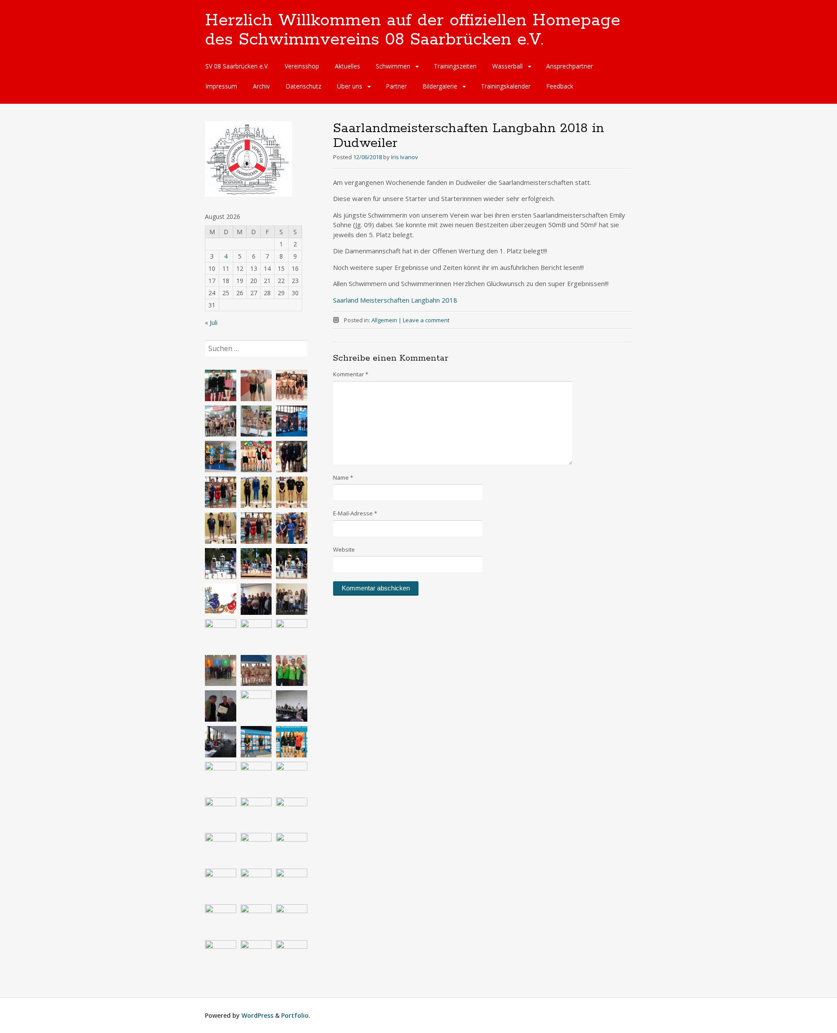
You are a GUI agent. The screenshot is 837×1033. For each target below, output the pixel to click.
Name (343, 477)
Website (344, 549)
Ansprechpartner (569, 66)
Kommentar (350, 374)
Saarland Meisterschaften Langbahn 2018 (395, 300)
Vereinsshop (302, 66)
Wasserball (507, 66)
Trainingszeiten (455, 66)
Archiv (261, 86)
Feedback (559, 86)
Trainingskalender (506, 86)
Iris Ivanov (404, 157)
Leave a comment (426, 320)
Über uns (349, 86)
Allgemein (384, 320)
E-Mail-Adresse (355, 513)
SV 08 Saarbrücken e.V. (237, 66)
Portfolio (295, 1015)
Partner (396, 86)
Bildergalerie (439, 86)
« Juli (211, 322)
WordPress (257, 1015)
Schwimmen (393, 66)
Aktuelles (347, 66)
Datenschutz (303, 86)
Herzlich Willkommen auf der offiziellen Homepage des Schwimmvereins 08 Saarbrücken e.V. (412, 30)
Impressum (221, 86)
